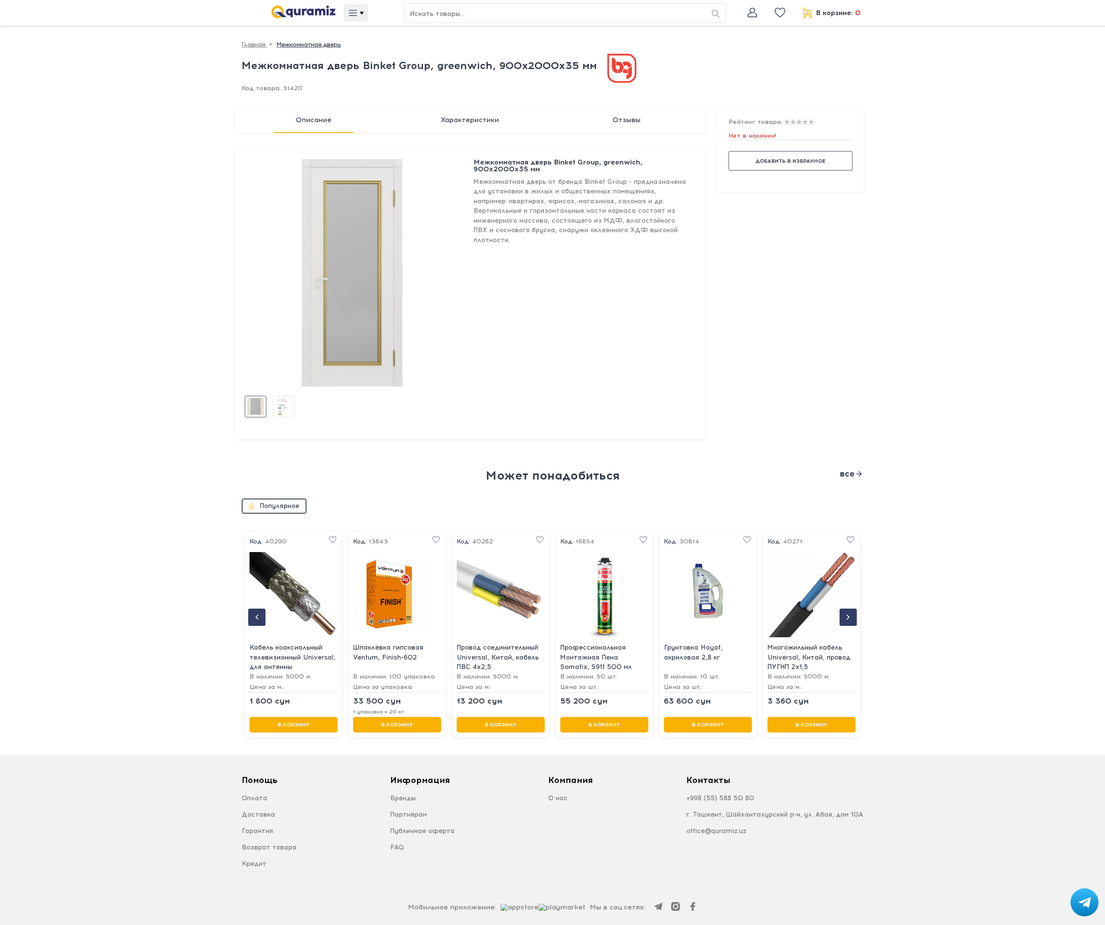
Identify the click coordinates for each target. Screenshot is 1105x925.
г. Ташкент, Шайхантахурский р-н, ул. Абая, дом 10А (774, 814)
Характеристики (470, 120)
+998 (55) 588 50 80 (720, 798)
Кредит (254, 864)
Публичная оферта (422, 831)
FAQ (397, 847)
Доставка (258, 814)
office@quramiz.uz (716, 831)
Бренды (403, 798)
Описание (314, 120)
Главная (254, 44)
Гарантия (257, 831)
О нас (558, 798)
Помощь (260, 780)
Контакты (708, 780)
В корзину (293, 725)
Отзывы (626, 120)
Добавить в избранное (790, 161)
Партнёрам (408, 814)
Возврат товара (269, 847)
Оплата (254, 798)
